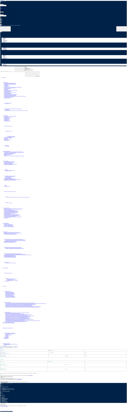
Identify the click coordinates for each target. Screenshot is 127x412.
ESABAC (5, 185)
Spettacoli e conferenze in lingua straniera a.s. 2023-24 (10, 191)
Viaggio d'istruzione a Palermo (7, 154)
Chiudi (1, 24)
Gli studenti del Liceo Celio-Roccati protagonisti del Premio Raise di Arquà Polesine (13, 108)
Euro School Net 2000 (6, 262)
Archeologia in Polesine (6, 118)
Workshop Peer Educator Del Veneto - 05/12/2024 (9, 213)
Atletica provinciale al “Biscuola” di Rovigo (10, 293)
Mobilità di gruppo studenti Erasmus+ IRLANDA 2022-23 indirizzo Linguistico (12, 253)
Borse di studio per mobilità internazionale (8, 164)
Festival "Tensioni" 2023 (6, 120)
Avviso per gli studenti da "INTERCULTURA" (11, 333)
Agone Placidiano (6, 138)
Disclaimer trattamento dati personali (4, 406)
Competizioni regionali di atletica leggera (10, 292)
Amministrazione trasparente (5, 401)
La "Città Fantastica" (6, 85)
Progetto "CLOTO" (6, 89)
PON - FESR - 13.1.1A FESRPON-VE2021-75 (9, 226)
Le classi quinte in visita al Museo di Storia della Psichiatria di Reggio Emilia (12, 215)
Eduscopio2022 (6, 139)
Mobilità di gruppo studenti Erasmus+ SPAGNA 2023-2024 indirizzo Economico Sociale (13, 239)
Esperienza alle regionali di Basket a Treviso (10, 294)
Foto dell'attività (7, 103)
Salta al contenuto (2, 0)
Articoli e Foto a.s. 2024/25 (7, 291)
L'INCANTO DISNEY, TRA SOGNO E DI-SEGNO (10, 83)
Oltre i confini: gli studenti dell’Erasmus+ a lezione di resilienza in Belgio (11, 232)
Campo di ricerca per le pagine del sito (4, 71)
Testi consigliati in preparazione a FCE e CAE (12, 279)
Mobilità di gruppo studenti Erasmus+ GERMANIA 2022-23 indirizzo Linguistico (13, 247)
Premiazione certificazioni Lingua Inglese (8, 178)
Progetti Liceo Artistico (5, 82)
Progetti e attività (4, 345)
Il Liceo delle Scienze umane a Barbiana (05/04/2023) (9, 216)
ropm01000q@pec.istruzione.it (9, 389)
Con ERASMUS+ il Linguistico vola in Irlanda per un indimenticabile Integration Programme (15, 254)
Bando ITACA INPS (8, 334)
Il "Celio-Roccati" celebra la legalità (8, 97)
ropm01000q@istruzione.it (8, 388)
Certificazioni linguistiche (28, 68)
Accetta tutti (10, 376)
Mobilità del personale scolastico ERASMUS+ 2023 (9, 242)
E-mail (7, 15)
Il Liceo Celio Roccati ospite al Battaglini (10, 296)
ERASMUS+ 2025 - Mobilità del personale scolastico (9, 233)
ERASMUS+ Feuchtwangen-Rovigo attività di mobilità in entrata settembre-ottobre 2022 (15, 248)
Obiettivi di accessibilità (4, 399)
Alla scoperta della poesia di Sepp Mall (8, 163)
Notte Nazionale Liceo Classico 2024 (11, 136)
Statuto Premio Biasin (6, 145)
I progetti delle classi (4, 77)
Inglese (6, 196)
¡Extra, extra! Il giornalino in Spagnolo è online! (9, 162)
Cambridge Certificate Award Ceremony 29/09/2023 (12, 280)
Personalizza (2, 376)
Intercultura (7, 335)
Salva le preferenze (5, 382)
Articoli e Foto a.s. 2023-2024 (7, 302)
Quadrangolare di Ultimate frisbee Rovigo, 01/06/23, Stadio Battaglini (13, 313)
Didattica (26, 67)
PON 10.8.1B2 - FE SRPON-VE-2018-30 (8, 225)
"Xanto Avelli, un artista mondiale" (8, 91)
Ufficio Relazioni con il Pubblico (5, 398)
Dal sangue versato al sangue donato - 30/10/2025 (9, 210)
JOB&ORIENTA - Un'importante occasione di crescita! (10, 84)
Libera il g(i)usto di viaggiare (7, 217)
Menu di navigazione (37, 76)
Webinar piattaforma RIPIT (7, 344)
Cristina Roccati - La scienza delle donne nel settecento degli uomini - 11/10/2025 (12, 209)
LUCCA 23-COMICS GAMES (7, 88)
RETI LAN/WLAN (6, 223)
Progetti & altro (6, 169)
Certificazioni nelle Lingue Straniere (29, 69)
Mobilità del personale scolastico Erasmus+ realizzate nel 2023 (10, 241)
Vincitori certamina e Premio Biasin (8, 137)
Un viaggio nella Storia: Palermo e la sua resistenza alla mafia (10, 212)
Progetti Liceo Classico (5, 115)
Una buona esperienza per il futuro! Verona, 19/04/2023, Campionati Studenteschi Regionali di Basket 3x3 (17, 317)
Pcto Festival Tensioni (6, 140)
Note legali (3, 397)
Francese (7, 202)
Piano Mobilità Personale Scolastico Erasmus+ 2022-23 (10, 256)
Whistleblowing (3, 400)
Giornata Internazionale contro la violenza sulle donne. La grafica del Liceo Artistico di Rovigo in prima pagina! (16, 110)
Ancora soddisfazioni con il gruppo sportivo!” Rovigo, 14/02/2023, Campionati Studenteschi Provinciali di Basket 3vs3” (18, 318)
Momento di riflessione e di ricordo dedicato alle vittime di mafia (11, 211)
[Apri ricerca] (121, 28)
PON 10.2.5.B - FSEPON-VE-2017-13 (8, 224)
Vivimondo (7, 336)
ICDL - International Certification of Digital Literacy (8, 322)
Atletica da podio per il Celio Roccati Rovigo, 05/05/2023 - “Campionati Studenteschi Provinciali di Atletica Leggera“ (18, 316)
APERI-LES (5, 155)
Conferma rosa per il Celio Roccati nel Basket (10, 297)
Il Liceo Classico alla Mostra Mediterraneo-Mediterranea (10, 116)
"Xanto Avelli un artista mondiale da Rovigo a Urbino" (10, 92)
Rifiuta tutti (6, 376)
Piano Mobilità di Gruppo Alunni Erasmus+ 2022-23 (9, 255)
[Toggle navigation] (5, 28)
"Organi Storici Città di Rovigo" (7, 93)
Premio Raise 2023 (8, 109)
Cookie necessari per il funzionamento (4, 381)
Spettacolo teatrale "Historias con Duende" (10, 176)
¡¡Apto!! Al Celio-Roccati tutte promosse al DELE (9, 161)
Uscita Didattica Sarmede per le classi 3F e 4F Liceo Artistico (10, 94)
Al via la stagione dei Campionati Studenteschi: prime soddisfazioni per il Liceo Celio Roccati (15, 321)
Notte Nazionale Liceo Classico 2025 (8, 117)
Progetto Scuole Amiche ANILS (6, 343)
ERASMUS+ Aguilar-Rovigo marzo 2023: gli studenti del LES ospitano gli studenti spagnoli (15, 240)
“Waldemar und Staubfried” (8, 177)
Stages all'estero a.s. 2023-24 (7, 186)
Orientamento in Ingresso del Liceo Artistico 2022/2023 (10, 95)
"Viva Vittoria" (5, 86)
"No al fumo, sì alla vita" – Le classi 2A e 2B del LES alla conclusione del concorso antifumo (14, 152)
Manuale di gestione (6, 337)
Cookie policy (3, 396)
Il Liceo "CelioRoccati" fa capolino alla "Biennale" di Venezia (10, 90)
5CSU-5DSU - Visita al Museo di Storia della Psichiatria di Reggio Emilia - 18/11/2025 (13, 208)
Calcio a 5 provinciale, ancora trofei (9, 295)
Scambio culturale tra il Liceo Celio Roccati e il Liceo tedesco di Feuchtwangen (12, 179)
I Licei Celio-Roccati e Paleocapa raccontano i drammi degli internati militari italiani (13, 87)
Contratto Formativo (6, 338)
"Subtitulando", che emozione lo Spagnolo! (10, 170)
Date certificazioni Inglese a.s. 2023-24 (11, 278)
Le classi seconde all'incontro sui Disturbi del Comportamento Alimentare (12, 214)
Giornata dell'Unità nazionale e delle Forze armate (9, 153)
